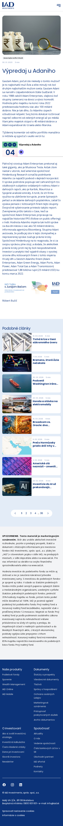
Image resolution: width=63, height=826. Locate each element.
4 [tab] (35, 513)
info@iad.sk (53, 803)
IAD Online (7, 689)
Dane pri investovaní (13, 751)
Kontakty (38, 771)
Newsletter (8, 761)
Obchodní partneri (44, 756)
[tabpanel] (31, 415)
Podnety (38, 766)
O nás (37, 738)
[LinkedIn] (20, 784)
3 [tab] (30, 513)
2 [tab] (26, 513)
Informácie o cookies (13, 815)
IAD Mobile (7, 694)
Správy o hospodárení (45, 689)
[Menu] (59, 5)
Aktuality (38, 733)
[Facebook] (4, 784)
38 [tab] (41, 513)
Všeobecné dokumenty (46, 679)
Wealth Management (13, 684)
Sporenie (7, 679)
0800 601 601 (30, 803)
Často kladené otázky (13, 747)
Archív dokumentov (44, 719)
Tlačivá (37, 684)
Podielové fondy (10, 674)
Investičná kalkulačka (13, 742)
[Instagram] (13, 784)
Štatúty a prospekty (44, 674)
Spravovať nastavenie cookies (18, 811)
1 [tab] (21, 513)
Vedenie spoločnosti (44, 743)
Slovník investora (11, 756)
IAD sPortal (39, 761)
